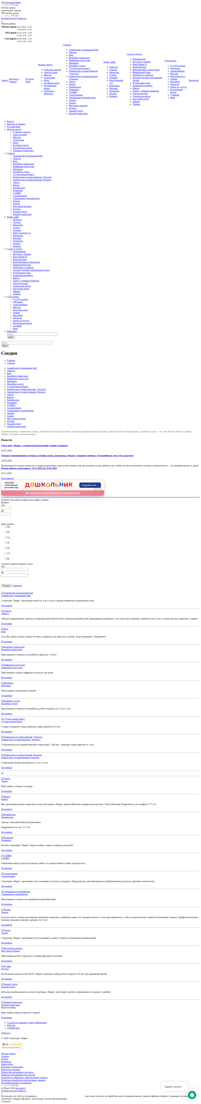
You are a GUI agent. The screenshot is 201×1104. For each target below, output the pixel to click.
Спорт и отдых (135, 54)
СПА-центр (170, 60)
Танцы (72, 103)
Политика (114, 91)
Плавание (74, 89)
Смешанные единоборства (82, 97)
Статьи (112, 75)
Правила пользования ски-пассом (18, 1075)
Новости (113, 67)
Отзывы (113, 77)
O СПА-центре (177, 65)
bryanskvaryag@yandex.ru (13, 18)
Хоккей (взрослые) (78, 113)
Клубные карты (52, 83)
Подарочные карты (22, 148)
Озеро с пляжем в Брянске (146, 91)
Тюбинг (137, 104)
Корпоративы (139, 67)
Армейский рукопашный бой (83, 50)
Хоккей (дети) (76, 111)
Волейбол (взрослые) (79, 58)
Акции (4, 1059)
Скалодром (49, 77)
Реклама (113, 88)
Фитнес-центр (45, 64)
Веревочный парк (142, 72)
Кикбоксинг (75, 87)
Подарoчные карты (22, 323)
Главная (11, 360)
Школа (136, 88)
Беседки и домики (14, 80)
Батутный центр (141, 99)
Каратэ (5, 80)
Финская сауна (177, 76)
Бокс (71, 55)
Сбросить (17, 585)
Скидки (113, 69)
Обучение (175, 68)
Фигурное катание (78, 105)
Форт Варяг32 (140, 64)
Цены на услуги (178, 87)
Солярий (174, 95)
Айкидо (73, 52)
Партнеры (114, 85)
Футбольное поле (141, 83)
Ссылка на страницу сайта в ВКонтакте (27, 1022)
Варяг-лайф (109, 62)
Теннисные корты (142, 96)
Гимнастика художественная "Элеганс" (32, 177)
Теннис (72, 100)
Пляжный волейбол (142, 85)
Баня (172, 97)
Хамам (173, 79)
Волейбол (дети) (77, 65)
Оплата (113, 93)
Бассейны (175, 81)
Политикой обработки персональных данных (61, 1096)
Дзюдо (72, 81)
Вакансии (114, 72)
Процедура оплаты (10, 1069)
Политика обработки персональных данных (23, 1080)
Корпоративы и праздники (146, 69)
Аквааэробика (177, 71)
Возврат (113, 96)
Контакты (194, 80)
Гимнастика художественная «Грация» (32, 180)
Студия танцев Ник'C (79, 68)
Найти (11, 337)
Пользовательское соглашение (16, 1083)
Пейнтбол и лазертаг (143, 75)
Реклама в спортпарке (12, 1067)
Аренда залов (50, 72)
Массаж (48, 75)
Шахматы (74, 63)
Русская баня (29, 80)
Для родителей (140, 93)
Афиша (136, 101)
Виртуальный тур (22, 233)
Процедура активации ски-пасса (17, 1072)
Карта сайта (7, 1064)
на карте (20, 1088)
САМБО (73, 92)
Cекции (5, 1056)
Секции (67, 45)
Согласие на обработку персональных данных (24, 1077)
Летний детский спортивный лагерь (31, 270)
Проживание (139, 59)
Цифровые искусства (79, 60)
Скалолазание (76, 95)
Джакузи (174, 84)
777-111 (10, 5)
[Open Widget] (192, 1095)
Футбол (73, 108)
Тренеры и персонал (49, 92)
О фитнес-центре (52, 69)
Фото (46, 80)
